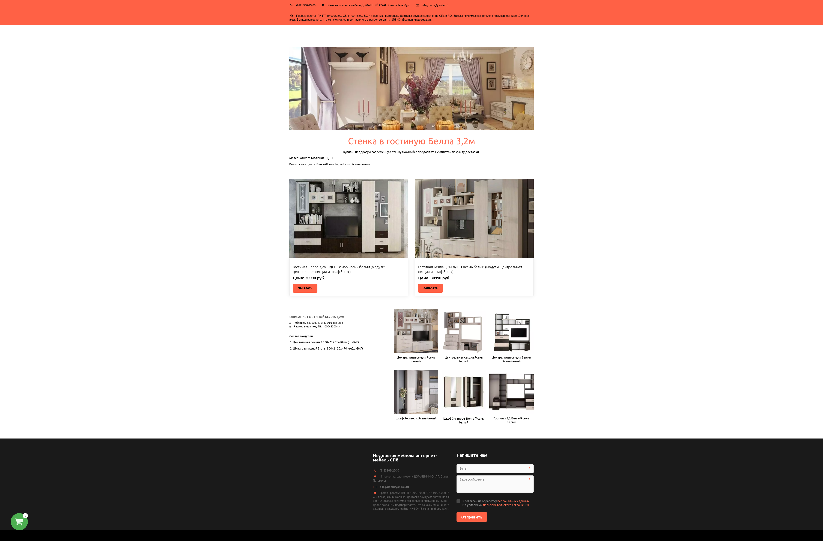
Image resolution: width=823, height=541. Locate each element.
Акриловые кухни (389, 34)
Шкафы (47, 34)
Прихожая (130, 34)
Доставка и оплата (162, 34)
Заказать (305, 288)
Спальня (84, 34)
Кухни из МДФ (205, 34)
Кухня (29, 34)
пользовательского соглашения (506, 505)
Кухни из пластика (292, 34)
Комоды (67, 34)
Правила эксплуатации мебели (492, 34)
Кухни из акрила (324, 34)
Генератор (416, 34)
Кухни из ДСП (229, 34)
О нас (186, 34)
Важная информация (445, 34)
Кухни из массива (258, 34)
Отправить (471, 517)
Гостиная (106, 34)
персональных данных (513, 501)
